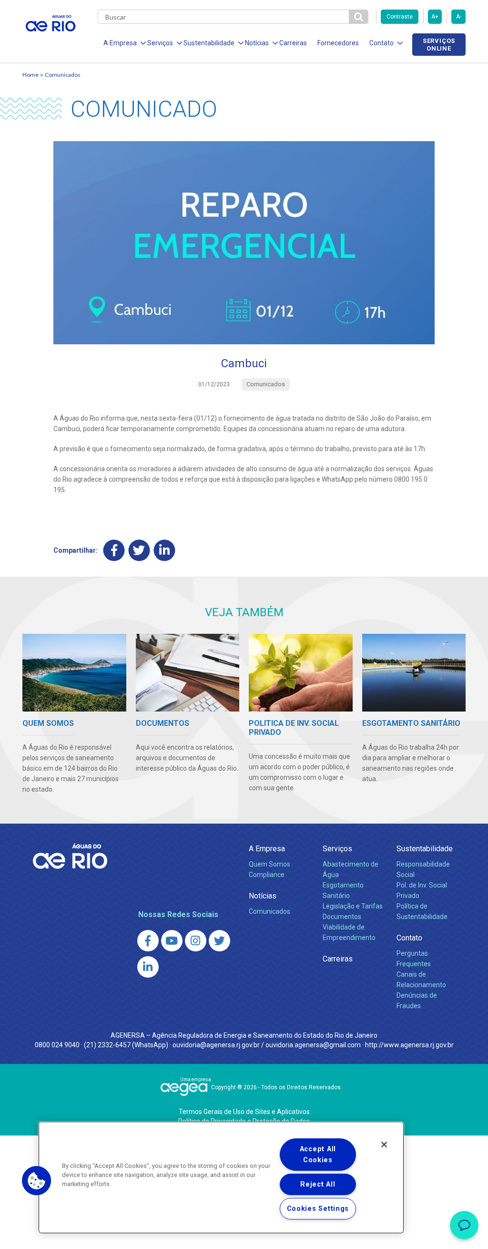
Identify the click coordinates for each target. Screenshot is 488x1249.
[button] (36, 1181)
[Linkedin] (164, 550)
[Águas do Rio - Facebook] (148, 940)
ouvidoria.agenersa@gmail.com (313, 1045)
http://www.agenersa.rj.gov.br (409, 1045)
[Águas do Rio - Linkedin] (148, 967)
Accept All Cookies (318, 1154)
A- (458, 16)
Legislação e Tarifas (353, 906)
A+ (434, 16)
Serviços (337, 848)
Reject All (317, 1184)
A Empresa (267, 848)
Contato (409, 937)
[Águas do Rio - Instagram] (195, 940)
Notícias (262, 895)
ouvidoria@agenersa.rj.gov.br (216, 1045)
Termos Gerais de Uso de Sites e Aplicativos (244, 1111)
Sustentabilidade (424, 848)
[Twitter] (139, 550)
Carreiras (293, 43)
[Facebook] (114, 550)
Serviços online (439, 44)
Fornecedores (338, 43)
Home (30, 74)
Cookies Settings (318, 1209)
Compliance (267, 874)
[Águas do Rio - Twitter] (219, 940)
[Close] (384, 1144)
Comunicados (63, 74)
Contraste (399, 16)
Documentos (342, 916)
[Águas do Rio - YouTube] (172, 940)
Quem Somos (269, 864)
